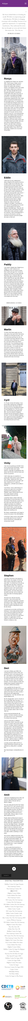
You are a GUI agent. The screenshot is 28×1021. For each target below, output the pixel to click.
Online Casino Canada (14, 909)
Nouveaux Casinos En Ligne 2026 (14, 967)
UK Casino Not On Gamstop (14, 911)
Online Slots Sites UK (14, 929)
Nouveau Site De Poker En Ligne (14, 954)
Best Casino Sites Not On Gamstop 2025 (14, 918)
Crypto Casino (14, 969)
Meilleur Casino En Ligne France (14, 906)
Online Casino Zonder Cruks (14, 913)
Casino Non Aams (14, 951)
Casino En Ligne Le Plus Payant (14, 976)
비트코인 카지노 (14, 971)
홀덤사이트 (14, 891)
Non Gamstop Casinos (14, 886)
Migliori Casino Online (14, 893)
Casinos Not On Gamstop (14, 902)
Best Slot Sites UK (14, 927)
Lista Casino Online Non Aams (14, 942)
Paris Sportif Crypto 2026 (14, 956)
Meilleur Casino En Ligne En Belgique (14, 949)
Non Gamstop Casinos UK (14, 889)
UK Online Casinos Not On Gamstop (14, 904)
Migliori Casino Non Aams (14, 924)
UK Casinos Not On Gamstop (14, 900)
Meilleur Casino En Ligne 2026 (14, 958)
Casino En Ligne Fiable (14, 960)
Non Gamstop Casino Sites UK (14, 938)
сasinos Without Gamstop (14, 920)
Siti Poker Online (14, 974)
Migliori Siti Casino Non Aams (14, 940)
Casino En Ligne (14, 965)
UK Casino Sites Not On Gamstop (14, 936)
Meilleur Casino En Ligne (14, 931)
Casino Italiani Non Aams (14, 895)
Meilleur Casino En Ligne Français (14, 884)
